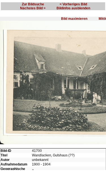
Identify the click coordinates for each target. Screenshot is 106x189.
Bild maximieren (74, 19)
